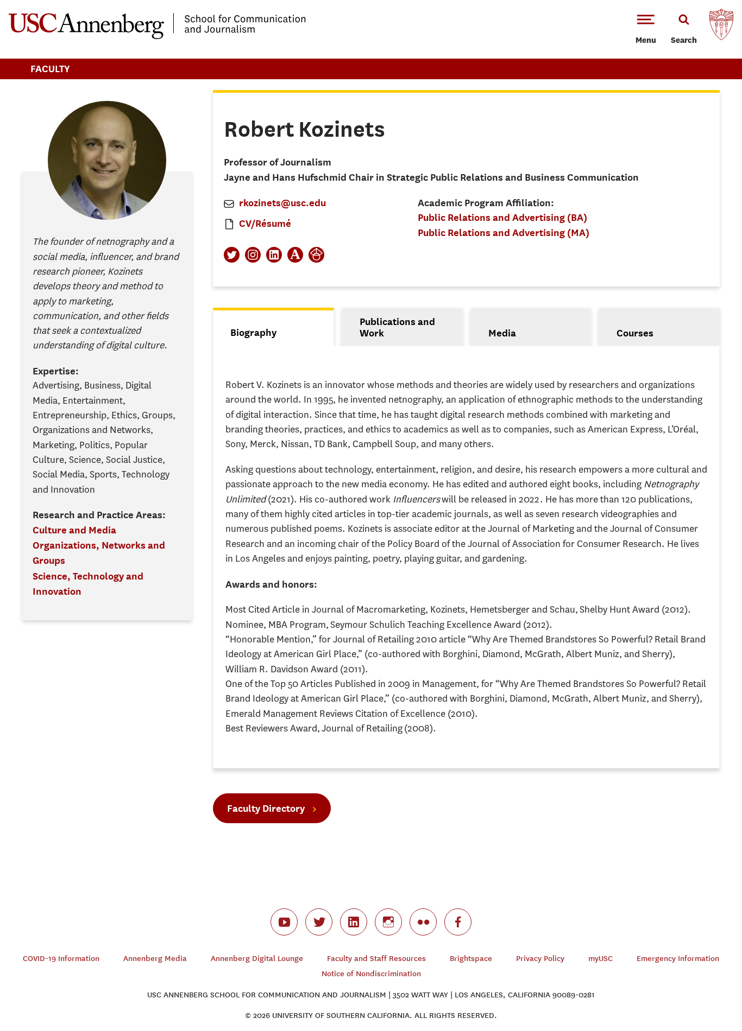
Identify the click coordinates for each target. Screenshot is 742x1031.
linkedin (353, 921)
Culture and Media (74, 530)
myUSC (600, 958)
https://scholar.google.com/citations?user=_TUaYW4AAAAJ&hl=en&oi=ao (316, 255)
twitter (318, 921)
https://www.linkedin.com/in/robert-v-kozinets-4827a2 (274, 255)
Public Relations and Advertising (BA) (502, 217)
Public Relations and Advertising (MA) (503, 232)
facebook (457, 921)
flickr (423, 921)
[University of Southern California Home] (721, 27)
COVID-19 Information (61, 958)
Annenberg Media (155, 958)
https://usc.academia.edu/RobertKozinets (295, 255)
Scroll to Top (695, 984)
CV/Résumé (265, 223)
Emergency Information (678, 958)
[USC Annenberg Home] (157, 37)
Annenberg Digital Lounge (257, 958)
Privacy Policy (540, 958)
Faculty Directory (266, 808)
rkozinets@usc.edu (282, 202)
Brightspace (471, 958)
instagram (388, 921)
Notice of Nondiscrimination (371, 973)
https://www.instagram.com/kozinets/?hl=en (253, 255)
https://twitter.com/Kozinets (232, 255)
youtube (284, 921)
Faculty (50, 68)
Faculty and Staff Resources (376, 958)
